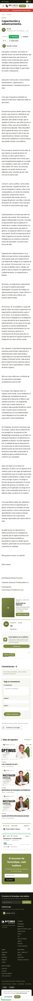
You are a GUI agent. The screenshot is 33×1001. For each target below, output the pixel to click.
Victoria (19, 933)
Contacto (4, 971)
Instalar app (16, 646)
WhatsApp (15, 36)
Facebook (25, 36)
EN (29, 1)
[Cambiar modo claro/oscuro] (28, 6)
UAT (19, 936)
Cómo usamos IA (6, 976)
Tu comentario (8, 685)
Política (3, 955)
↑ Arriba (11, 987)
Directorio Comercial (23, 959)
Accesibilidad (21, 984)
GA (10, 29)
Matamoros (21, 926)
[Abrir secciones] (3, 5)
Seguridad (4, 952)
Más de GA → (13, 629)
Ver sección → (27, 739)
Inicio (3, 14)
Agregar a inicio (10, 913)
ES (27, 1)
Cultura (4, 962)
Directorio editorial (7, 973)
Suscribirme (9, 879)
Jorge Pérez (21, 957)
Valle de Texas (21, 931)
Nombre (6, 698)
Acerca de (4, 968)
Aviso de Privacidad (6, 984)
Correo (6, 705)
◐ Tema (4, 987)
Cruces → (27, 836)
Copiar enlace (14, 41)
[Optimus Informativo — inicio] (12, 6)
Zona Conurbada (22, 938)
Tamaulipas (21, 924)
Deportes (20, 943)
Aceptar (17, 997)
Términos (14, 984)
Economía (4, 957)
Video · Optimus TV (23, 952)
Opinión (20, 941)
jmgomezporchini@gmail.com (12, 590)
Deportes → (27, 825)
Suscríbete (22, 6)
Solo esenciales (8, 997)
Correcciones (28, 984)
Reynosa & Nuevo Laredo (24, 929)
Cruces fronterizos (22, 946)
